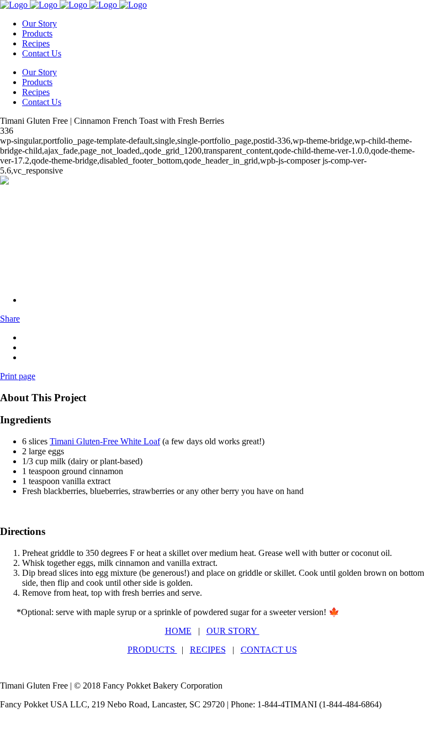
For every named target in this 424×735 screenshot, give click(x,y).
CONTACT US (269, 649)
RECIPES (208, 649)
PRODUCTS (152, 649)
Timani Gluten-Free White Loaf (105, 441)
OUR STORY (232, 631)
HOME (178, 631)
